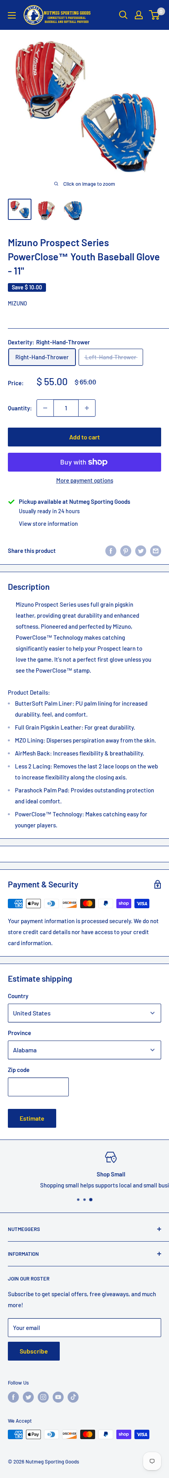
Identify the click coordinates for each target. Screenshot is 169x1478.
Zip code (18, 1069)
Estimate (32, 1118)
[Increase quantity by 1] (87, 408)
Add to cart (84, 437)
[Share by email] (155, 550)
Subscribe (34, 1351)
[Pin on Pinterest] (125, 550)
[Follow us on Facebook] (13, 1397)
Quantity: (20, 408)
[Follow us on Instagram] (43, 1397)
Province (19, 1032)
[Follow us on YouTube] (58, 1397)
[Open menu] (12, 15)
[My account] (139, 15)
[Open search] (123, 15)
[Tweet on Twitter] (140, 550)
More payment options (84, 480)
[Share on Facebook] (110, 550)
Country (18, 995)
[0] (155, 15)
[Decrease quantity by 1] (45, 408)
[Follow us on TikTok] (73, 1397)
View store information (48, 523)
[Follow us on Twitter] (28, 1397)
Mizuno (17, 303)
